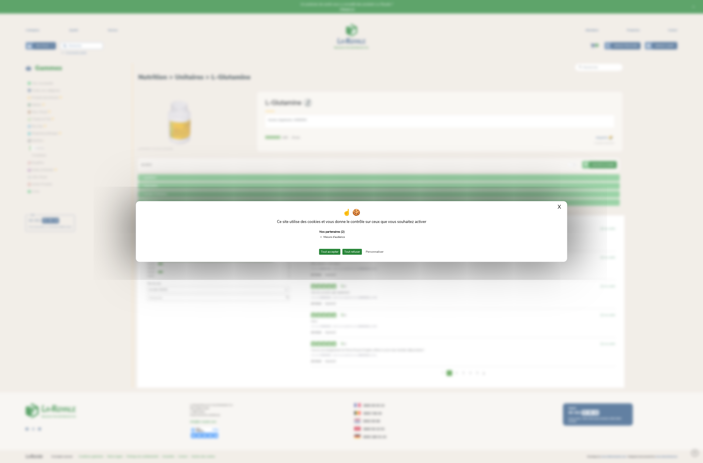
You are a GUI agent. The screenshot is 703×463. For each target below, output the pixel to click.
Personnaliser (375, 252)
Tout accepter (330, 252)
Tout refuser (352, 252)
